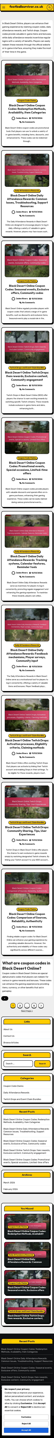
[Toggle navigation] (4, 7)
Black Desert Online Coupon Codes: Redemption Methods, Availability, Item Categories (27, 109)
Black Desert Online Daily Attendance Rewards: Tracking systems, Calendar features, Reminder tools (27, 562)
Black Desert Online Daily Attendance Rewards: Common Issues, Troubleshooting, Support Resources (27, 201)
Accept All (26, 1430)
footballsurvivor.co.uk (26, 6)
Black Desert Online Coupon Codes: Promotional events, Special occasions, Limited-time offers (27, 468)
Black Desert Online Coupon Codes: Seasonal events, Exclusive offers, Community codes (27, 289)
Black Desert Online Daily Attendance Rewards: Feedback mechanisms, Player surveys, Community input (27, 655)
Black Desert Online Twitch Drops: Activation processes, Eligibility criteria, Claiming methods (27, 744)
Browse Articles (11, 1042)
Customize (26, 1417)
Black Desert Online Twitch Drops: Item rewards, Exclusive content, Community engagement (27, 376)
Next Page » (27, 1011)
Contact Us (9, 1036)
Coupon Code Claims (27, 101)
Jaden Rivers (22, 118)
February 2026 (11, 1189)
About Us (8, 1029)
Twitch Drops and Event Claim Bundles (27, 368)
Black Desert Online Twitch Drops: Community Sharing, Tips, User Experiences (27, 830)
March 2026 (9, 1182)
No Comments (28, 122)
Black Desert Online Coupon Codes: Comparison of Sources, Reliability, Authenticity (27, 917)
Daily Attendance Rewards (27, 191)
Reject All (26, 1424)
